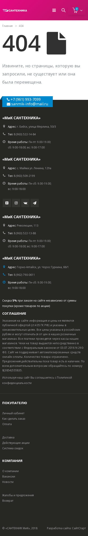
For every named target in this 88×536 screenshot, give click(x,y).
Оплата (7, 424)
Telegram (34, 203)
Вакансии (8, 476)
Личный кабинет (13, 413)
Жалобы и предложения (18, 495)
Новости (8, 482)
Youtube (7, 203)
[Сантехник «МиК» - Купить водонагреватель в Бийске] (14, 10)
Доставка (8, 437)
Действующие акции (16, 443)
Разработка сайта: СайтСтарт (66, 528)
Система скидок (12, 448)
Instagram (16, 203)
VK (25, 203)
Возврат (7, 500)
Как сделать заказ (13, 418)
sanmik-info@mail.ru (29, 103)
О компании (10, 471)
